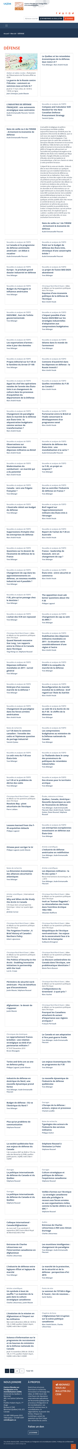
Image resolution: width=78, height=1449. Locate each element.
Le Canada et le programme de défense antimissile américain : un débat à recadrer (21, 249)
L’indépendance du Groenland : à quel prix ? (54, 990)
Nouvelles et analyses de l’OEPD (54, 104)
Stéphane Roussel (25, 652)
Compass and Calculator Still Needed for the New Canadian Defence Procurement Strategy (56, 111)
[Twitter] (59, 13)
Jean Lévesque (12, 93)
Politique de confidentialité (65, 1442)
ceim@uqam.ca (10, 1420)
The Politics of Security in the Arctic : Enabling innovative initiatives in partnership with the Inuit (21, 963)
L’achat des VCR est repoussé (21, 616)
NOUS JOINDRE (12, 1382)
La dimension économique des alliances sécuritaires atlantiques (20, 874)
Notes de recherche (14, 728)
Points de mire (47, 1288)
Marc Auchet (47, 994)
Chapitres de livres (49, 1313)
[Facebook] (56, 13)
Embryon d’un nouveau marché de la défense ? (18, 688)
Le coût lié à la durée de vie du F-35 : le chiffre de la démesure (55, 711)
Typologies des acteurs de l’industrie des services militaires (55, 1127)
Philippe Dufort (48, 1133)
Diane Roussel (53, 812)
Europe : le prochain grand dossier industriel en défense (21, 271)
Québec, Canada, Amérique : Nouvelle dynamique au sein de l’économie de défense (56, 802)
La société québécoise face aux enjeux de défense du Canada (20, 1146)
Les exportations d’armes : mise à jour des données (20, 344)
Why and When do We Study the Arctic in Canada (21, 900)
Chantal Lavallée (48, 1111)
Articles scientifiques (50, 847)
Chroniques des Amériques (17, 1034)
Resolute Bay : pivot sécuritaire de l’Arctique (19, 805)
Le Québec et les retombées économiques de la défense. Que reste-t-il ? (56, 59)
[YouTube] (62, 13)
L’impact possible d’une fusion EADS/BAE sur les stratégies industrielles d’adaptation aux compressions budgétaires (55, 321)
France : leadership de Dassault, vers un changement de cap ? (53, 554)
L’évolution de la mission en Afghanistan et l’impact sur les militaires (20, 1316)
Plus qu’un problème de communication (18, 1123)
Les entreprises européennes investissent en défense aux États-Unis (56, 830)
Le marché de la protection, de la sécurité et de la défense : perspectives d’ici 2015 (56, 1270)
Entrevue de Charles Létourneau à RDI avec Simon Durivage (56, 1228)
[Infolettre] (72, 13)
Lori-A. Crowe (12, 971)
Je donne (33, 1432)
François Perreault (49, 1024)
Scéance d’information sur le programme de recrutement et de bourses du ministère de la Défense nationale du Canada (21, 1343)
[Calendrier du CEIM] (69, 13)
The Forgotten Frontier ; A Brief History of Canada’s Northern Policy (20, 933)
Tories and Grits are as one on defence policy (20, 1063)
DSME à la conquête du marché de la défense (53, 666)
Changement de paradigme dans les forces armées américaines (20, 711)
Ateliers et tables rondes (16, 73)
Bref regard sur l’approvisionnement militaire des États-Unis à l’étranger (54, 511)
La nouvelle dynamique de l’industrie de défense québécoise (55, 1081)
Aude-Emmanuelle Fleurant (17, 113)
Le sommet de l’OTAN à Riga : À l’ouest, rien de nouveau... (56, 1292)
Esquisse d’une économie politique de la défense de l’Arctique (55, 296)
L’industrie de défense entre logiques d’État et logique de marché (21, 1269)
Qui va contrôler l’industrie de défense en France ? (55, 489)
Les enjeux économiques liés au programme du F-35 (56, 1063)
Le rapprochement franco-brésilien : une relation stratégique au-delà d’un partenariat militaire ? (20, 1041)
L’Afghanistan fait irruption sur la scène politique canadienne (55, 1319)
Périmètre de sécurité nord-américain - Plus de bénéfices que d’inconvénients (21, 984)
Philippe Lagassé (48, 603)
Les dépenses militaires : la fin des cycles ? (55, 872)
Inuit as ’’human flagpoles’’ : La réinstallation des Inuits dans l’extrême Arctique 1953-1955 (56, 905)
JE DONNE (69, 18)
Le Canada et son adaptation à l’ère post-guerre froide (56, 1036)
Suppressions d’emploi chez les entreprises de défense (20, 533)
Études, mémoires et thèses (52, 796)
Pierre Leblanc (12, 809)
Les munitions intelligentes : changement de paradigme (56, 1246)
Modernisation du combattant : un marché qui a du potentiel (21, 469)
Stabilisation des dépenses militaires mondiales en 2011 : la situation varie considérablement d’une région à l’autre (55, 642)
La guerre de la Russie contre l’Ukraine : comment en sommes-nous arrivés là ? (21, 83)
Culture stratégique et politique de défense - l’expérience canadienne (54, 1175)
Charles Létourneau (49, 1233)
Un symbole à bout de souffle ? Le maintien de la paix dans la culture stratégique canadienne (20, 1295)
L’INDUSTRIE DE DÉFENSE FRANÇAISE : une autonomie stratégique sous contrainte (21, 107)
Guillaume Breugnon (50, 942)
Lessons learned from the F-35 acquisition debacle (21, 826)
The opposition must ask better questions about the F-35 (55, 598)
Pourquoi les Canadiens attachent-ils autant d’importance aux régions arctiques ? (55, 1016)
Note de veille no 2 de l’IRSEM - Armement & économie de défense (21, 132)
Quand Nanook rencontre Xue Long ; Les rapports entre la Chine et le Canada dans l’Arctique (20, 644)
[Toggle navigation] (6, 26)
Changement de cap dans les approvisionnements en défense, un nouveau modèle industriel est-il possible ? (21, 577)
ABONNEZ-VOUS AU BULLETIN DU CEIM (63, 1389)
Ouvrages (45, 1102)
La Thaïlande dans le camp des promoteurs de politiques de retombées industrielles (55, 759)
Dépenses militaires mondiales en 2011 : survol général (20, 668)
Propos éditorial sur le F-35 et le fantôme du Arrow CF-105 (21, 363)
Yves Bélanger (47, 65)
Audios (44, 1222)
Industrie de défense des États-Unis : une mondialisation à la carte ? (55, 447)
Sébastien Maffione (49, 913)
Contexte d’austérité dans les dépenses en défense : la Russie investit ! (56, 364)
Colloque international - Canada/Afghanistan (18, 1224)
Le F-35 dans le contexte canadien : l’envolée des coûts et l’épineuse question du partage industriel (21, 735)
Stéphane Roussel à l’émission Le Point (52, 1145)
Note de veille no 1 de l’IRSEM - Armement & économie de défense (56, 226)
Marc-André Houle (61, 65)
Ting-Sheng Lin (12, 652)
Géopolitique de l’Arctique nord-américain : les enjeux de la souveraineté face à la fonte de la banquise (55, 934)
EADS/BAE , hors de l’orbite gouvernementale (20, 316)
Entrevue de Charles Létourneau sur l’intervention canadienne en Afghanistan (21, 1248)
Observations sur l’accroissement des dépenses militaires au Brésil (21, 447)
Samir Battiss (47, 1297)
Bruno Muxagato (13, 1051)
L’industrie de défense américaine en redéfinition (55, 851)
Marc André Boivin (49, 1324)
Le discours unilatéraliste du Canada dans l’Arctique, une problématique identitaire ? (56, 962)
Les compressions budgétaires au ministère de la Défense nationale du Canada (56, 735)
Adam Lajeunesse (13, 939)
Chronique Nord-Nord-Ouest (53, 286)
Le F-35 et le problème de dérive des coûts (19, 781)
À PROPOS (34, 1382)
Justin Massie (24, 93)
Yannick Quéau (48, 118)
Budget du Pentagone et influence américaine (19, 290)
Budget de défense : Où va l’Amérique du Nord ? (20, 1104)
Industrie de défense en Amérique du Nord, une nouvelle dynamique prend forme (20, 1082)
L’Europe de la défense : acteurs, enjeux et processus (56, 1106)
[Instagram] (66, 13)
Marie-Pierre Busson (50, 968)
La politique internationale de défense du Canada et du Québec (21, 1175)
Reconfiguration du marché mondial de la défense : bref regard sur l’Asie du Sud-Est (56, 690)
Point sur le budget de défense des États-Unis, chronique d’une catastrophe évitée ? (56, 249)
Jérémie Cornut (12, 912)
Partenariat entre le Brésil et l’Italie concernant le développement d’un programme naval (56, 418)
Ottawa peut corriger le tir (20, 847)
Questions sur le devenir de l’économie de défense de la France (21, 554)
